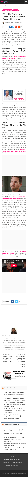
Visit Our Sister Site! (10, 388)
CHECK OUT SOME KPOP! (11, 424)
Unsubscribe (7, 468)
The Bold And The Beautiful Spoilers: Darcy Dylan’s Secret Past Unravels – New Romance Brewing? (14, 394)
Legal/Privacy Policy (12, 465)
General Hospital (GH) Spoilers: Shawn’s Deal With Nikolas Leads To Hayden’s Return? (20, 361)
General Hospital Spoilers (12, 459)
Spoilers (16, 10)
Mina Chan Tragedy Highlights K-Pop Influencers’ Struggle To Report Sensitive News (14, 439)
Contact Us (18, 468)
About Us (6, 462)
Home (12, 456)
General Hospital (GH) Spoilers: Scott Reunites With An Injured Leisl (7, 360)
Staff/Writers (17, 462)
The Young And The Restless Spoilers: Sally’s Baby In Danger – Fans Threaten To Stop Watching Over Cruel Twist (14, 400)
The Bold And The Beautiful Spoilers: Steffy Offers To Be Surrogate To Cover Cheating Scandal (14, 410)
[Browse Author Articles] (14, 331)
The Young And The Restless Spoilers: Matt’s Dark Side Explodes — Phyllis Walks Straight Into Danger (14, 416)
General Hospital (7, 10)
